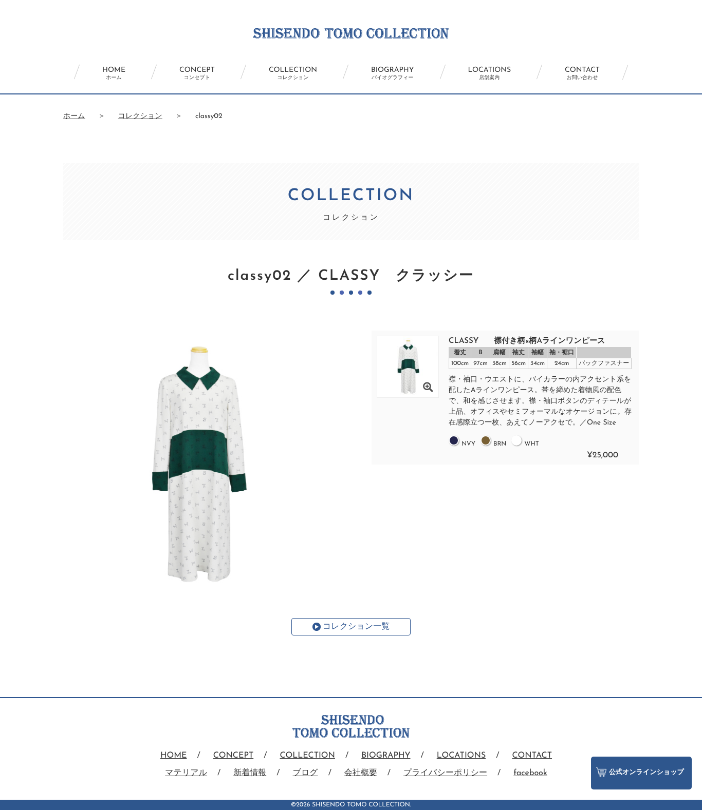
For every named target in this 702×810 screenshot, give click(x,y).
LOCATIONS (489, 73)
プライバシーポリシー (445, 773)
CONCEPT (197, 73)
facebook (530, 773)
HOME (113, 73)
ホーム (74, 116)
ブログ (305, 773)
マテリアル (186, 773)
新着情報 (249, 773)
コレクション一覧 (356, 627)
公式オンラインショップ (646, 772)
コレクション (140, 116)
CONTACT (582, 73)
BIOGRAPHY (392, 73)
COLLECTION (293, 73)
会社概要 (360, 773)
